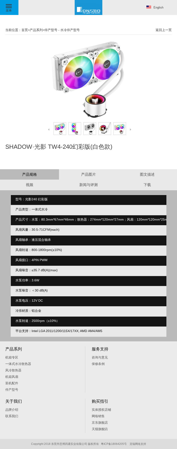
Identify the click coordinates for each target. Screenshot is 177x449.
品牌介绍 (11, 409)
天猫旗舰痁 (100, 429)
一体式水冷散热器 (18, 364)
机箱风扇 (11, 377)
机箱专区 (11, 357)
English (158, 7)
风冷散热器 (13, 370)
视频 (29, 185)
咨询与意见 (100, 357)
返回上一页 (164, 30)
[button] (9, 7)
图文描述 (147, 174)
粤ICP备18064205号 (114, 444)
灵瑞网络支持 (138, 444)
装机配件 (11, 383)
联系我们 (11, 416)
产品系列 (36, 30)
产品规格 (29, 174)
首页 (24, 30)
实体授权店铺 (101, 409)
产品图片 (88, 174)
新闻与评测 (88, 185)
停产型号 (50, 30)
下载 (147, 185)
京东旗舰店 (100, 422)
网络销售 (98, 416)
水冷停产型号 (70, 30)
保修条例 (98, 364)
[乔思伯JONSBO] (88, 14)
